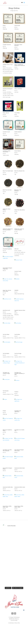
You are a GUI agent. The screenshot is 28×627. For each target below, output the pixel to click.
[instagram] (15, 613)
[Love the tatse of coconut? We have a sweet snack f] (14, 535)
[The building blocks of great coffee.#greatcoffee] (14, 579)
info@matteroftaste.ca (14, 618)
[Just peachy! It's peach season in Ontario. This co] (14, 549)
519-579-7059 (14, 620)
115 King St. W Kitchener (14, 617)
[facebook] (12, 613)
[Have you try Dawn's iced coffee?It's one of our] (14, 564)
